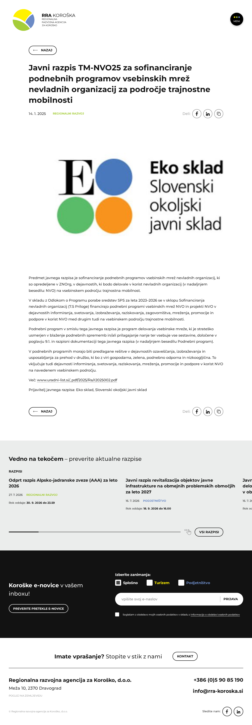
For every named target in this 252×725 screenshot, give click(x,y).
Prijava (231, 599)
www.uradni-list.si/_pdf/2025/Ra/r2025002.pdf (77, 380)
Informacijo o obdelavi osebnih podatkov (215, 614)
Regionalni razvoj (68, 113)
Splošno (130, 583)
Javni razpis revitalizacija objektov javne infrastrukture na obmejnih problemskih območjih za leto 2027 (180, 486)
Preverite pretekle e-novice (38, 608)
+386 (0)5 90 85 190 (218, 680)
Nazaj (46, 50)
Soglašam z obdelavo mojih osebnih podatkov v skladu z (181, 614)
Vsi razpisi (209, 532)
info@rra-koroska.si (218, 691)
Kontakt (185, 656)
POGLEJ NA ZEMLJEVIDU (25, 695)
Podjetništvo (154, 501)
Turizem (162, 583)
